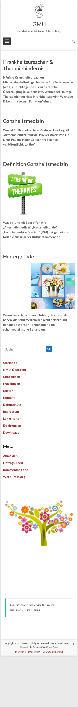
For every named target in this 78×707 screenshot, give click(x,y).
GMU (39, 24)
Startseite (10, 362)
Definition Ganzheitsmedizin (35, 164)
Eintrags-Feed (13, 463)
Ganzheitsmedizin (23, 121)
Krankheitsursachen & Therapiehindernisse (28, 65)
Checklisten (11, 376)
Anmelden (10, 456)
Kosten (8, 390)
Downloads (11, 432)
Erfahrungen (12, 425)
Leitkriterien (12, 418)
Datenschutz (12, 404)
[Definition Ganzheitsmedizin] (25, 173)
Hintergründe (18, 256)
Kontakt (9, 397)
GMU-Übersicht (14, 369)
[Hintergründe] (53, 266)
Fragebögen (11, 383)
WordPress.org (14, 477)
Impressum (11, 411)
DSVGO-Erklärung (53, 651)
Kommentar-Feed (15, 470)
